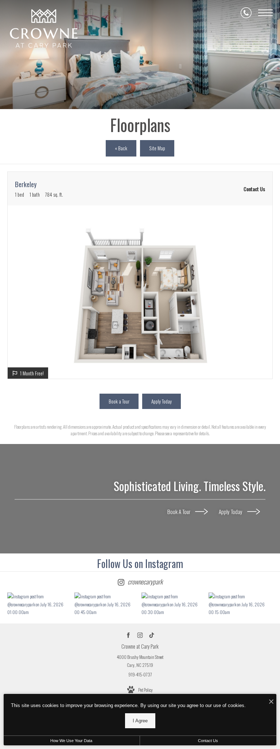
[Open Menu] (265, 12)
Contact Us (208, 740)
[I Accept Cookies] (271, 701)
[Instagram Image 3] (173, 604)
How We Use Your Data (71, 740)
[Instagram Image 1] (39, 604)
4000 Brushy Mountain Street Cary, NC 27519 (140, 661)
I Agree (140, 720)
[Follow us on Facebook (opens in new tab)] (128, 635)
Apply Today (231, 511)
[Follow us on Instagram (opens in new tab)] (140, 635)
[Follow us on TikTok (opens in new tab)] (151, 635)
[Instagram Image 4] (240, 604)
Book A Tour (179, 511)
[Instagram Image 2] (106, 604)
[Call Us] (246, 12)
